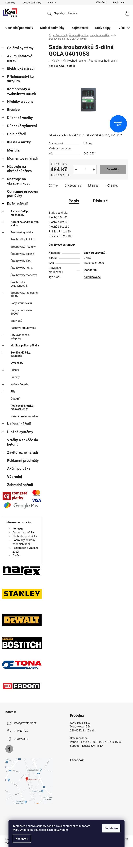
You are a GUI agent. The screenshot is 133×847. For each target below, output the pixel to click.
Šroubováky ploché (22, 253)
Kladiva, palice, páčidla (25, 345)
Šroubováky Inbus (22, 268)
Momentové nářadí (22, 158)
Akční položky (18, 468)
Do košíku (113, 169)
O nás (16, 555)
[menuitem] (19, 28)
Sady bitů (16, 320)
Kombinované (92, 277)
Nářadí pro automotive (24, 416)
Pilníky (15, 370)
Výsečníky (17, 363)
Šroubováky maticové (24, 275)
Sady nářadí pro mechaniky (20, 213)
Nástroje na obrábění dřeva (19, 168)
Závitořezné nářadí (22, 452)
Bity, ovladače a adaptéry (20, 336)
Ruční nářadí (17, 204)
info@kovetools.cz (25, 723)
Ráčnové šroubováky (23, 327)
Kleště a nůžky (19, 142)
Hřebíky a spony (20, 101)
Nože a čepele (19, 384)
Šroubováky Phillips (23, 239)
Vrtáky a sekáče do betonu (22, 442)
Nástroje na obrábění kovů (18, 181)
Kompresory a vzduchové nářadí (21, 91)
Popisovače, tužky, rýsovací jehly (22, 407)
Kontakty (10, 2)
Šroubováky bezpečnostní (19, 284)
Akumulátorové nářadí (19, 58)
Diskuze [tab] (100, 201)
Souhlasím (111, 828)
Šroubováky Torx (21, 261)
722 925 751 (21, 731)
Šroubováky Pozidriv (23, 246)
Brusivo (13, 110)
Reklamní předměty (23, 461)
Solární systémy (20, 48)
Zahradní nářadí (20, 485)
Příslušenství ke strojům (20, 79)
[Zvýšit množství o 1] (93, 169)
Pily (13, 391)
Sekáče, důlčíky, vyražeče (21, 354)
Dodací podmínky (32, 2)
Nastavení (22, 838)
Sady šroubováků (21, 303)
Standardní (90, 270)
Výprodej (14, 477)
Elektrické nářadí (21, 68)
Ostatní (15, 398)
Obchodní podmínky (24, 536)
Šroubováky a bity (22, 232)
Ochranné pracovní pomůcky (22, 193)
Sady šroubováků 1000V (21, 312)
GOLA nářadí (67, 65)
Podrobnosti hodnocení (103, 60)
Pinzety (15, 377)
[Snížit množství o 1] (76, 169)
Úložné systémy (20, 432)
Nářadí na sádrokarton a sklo (25, 223)
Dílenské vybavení (22, 126)
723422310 (21, 739)
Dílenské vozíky (20, 118)
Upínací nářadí (19, 424)
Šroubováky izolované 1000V (24, 294)
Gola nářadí (16, 134)
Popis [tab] (74, 201)
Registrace (118, 2)
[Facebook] (9, 749)
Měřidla (13, 150)
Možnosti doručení (60, 148)
